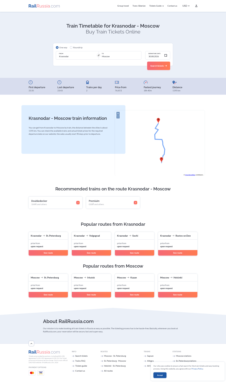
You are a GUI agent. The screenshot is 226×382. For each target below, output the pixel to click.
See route (48, 252)
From (61, 53)
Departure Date (154, 53)
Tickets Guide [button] (155, 5)
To (103, 53)
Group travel (123, 5)
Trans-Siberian (139, 5)
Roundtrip (78, 47)
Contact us (172, 5)
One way (63, 47)
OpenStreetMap (190, 175)
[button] (186, 6)
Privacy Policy (197, 369)
